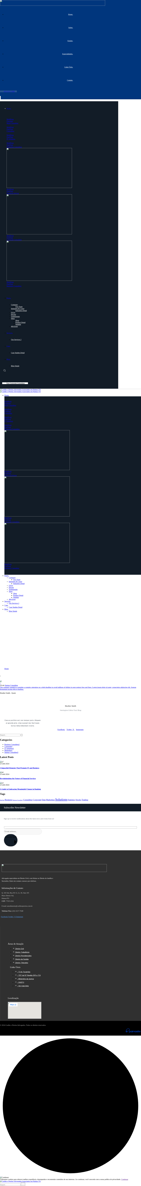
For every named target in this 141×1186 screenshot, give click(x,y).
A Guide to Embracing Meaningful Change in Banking (20, 789)
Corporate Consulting (14, 240)
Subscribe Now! (10, 837)
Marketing (8, 750)
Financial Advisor (13, 193)
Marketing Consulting (14, 147)
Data (44, 800)
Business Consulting (11, 744)
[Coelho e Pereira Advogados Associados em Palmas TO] (20, 390)
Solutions (61, 799)
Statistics (71, 800)
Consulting (10, 131)
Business (8, 800)
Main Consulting (12, 123)
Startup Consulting (11, 685)
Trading (85, 800)
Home (6, 669)
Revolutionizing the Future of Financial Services (18, 778)
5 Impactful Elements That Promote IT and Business (19, 768)
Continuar (124, 1179)
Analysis (2, 800)
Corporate (8, 746)
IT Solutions (11, 139)
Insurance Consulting (14, 286)
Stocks (78, 800)
